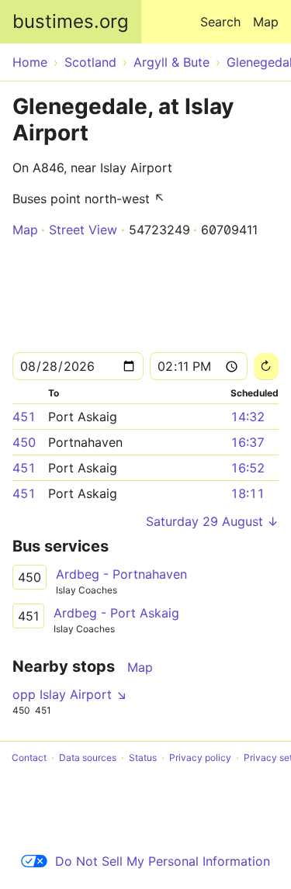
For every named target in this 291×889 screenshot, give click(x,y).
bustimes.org (70, 21)
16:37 (247, 442)
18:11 (247, 493)
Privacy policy (200, 757)
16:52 (247, 468)
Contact (29, 757)
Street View (83, 229)
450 (24, 442)
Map (266, 21)
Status (143, 757)
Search (220, 21)
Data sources (87, 757)
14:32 (247, 416)
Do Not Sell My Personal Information (162, 861)
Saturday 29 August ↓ (212, 521)
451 (24, 416)
